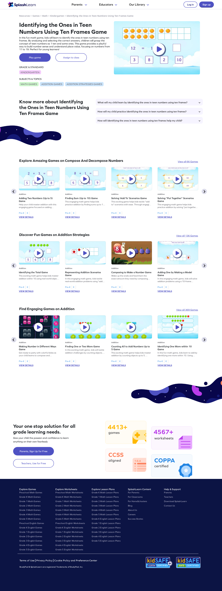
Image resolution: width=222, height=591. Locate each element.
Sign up (207, 4)
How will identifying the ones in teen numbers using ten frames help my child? (140, 120)
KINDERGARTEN (30, 72)
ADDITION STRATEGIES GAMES (84, 84)
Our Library (137, 4)
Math (45, 15)
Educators (106, 4)
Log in (190, 4)
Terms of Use (27, 560)
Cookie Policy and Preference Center (75, 560)
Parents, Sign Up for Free (33, 451)
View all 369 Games (187, 309)
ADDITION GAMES (51, 84)
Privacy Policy (44, 560)
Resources (24, 15)
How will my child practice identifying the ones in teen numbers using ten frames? (142, 111)
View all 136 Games (187, 235)
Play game (35, 57)
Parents (77, 4)
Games (36, 15)
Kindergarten (57, 15)
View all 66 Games (188, 161)
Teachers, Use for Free (33, 463)
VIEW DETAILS (26, 217)
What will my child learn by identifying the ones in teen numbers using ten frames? (142, 102)
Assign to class (71, 57)
